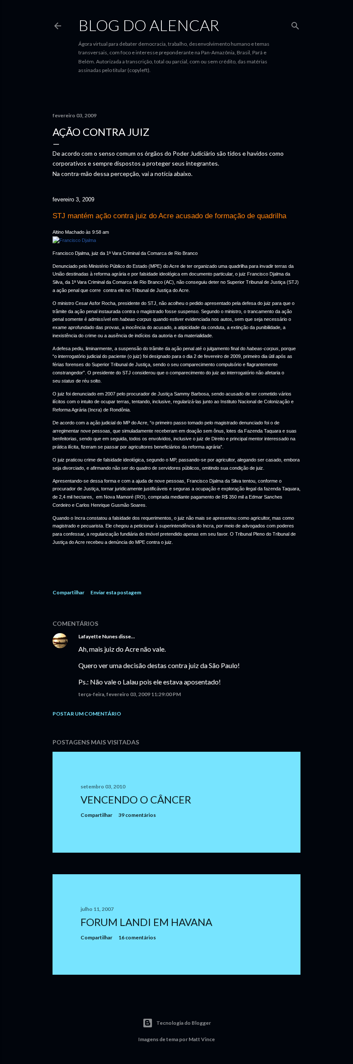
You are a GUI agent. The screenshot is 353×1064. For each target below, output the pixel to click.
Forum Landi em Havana (146, 922)
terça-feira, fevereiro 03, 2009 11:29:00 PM (129, 694)
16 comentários (137, 937)
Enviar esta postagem (115, 592)
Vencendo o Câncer (136, 799)
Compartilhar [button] (68, 592)
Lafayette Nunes (98, 636)
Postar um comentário (87, 713)
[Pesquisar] (295, 24)
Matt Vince (202, 1039)
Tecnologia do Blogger (183, 1023)
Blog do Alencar (148, 25)
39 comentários (137, 815)
